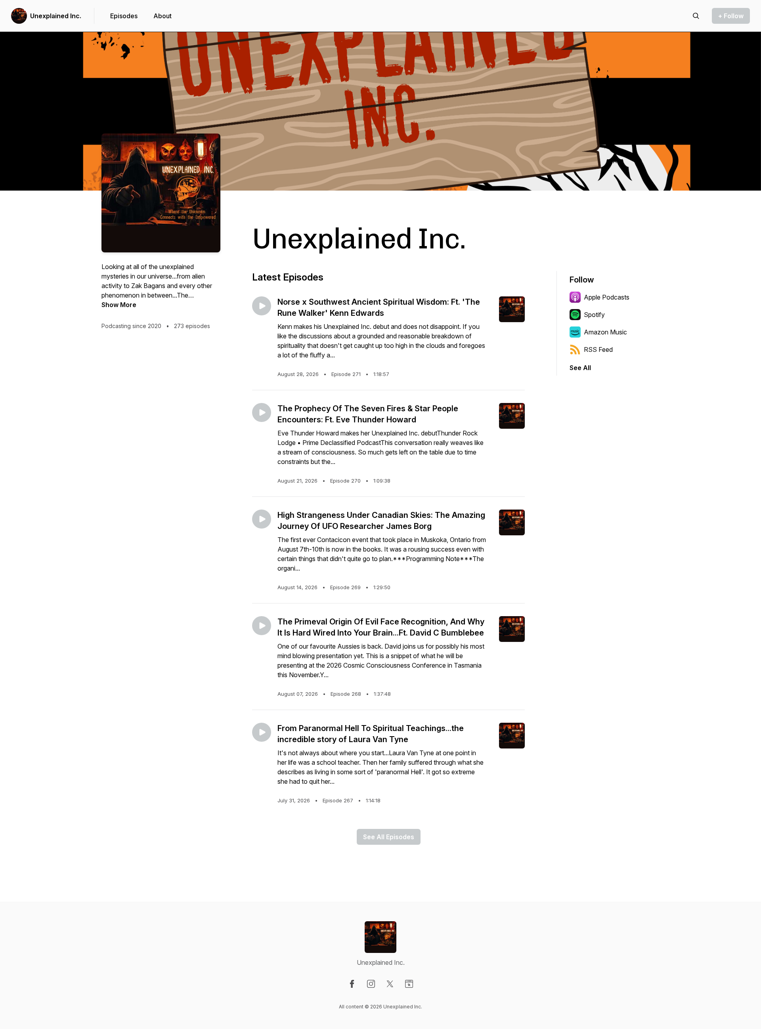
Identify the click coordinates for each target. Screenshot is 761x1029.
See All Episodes (388, 837)
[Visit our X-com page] (390, 984)
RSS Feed (598, 349)
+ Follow (731, 16)
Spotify (594, 315)
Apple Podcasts (606, 297)
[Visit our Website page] (409, 984)
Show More (118, 305)
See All (580, 368)
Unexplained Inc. (55, 16)
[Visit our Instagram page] (371, 984)
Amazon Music (605, 332)
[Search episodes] (696, 16)
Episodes (124, 16)
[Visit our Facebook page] (352, 984)
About (162, 16)
